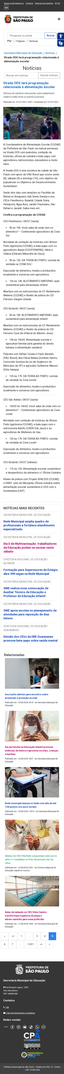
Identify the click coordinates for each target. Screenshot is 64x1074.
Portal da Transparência (44, 3)
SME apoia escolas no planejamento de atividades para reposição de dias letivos (30, 614)
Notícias (34, 41)
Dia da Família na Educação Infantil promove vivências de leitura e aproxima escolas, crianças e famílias (31, 750)
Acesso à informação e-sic (14, 3)
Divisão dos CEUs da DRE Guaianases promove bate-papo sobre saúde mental (30, 638)
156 (7, 1007)
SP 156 (57, 3)
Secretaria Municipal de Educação (23, 53)
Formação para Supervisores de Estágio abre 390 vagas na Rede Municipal (30, 571)
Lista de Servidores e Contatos (20, 1013)
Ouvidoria (29, 3)
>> (41, 944)
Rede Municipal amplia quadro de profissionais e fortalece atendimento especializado (29, 525)
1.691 (30, 944)
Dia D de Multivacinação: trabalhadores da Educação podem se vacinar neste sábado (30, 547)
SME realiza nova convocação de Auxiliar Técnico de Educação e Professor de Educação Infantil (25, 592)
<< (12, 936)
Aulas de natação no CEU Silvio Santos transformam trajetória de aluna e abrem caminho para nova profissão (26, 916)
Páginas (20, 41)
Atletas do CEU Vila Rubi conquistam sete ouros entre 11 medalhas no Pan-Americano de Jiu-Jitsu (31, 859)
